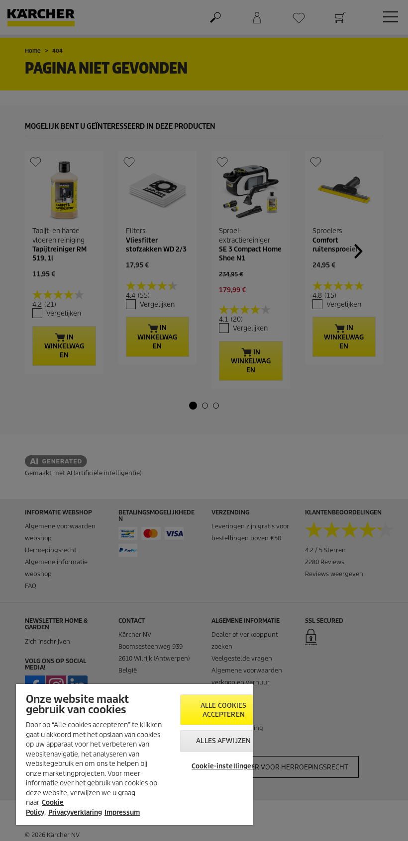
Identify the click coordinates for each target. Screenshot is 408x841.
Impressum (122, 812)
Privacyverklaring (75, 812)
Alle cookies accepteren (224, 710)
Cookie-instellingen (223, 766)
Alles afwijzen (223, 741)
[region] (134, 754)
